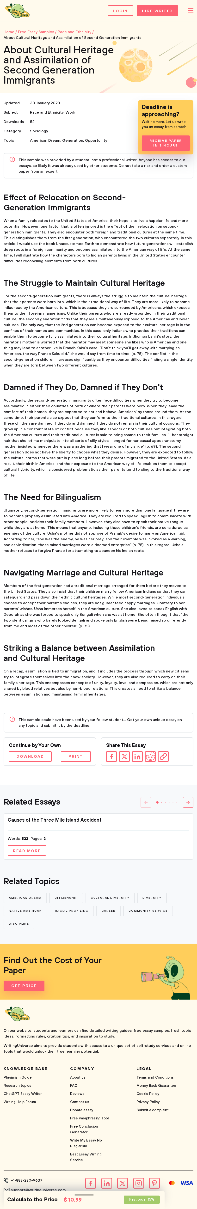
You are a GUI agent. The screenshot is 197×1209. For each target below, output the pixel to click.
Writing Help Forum (20, 1102)
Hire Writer (157, 11)
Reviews (77, 1094)
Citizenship (66, 898)
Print (75, 756)
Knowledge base (26, 1068)
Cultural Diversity (110, 898)
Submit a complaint (152, 1110)
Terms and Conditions (155, 1077)
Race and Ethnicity (47, 112)
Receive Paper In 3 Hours (165, 143)
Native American (25, 911)
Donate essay (81, 1110)
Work (70, 112)
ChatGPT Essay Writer (23, 1094)
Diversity (151, 898)
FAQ (73, 1085)
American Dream (45, 140)
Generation (72, 140)
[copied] (163, 756)
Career (109, 911)
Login (120, 11)
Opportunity (96, 140)
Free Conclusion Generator (84, 1129)
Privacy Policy (148, 1102)
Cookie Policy (147, 1094)
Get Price (24, 985)
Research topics (17, 1085)
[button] (157, 802)
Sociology (39, 131)
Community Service (148, 911)
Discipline (19, 924)
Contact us (79, 1102)
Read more (27, 851)
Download (30, 756)
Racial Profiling (72, 911)
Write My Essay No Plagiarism (86, 1143)
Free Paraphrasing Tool (89, 1118)
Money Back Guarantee (156, 1085)
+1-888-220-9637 (26, 1180)
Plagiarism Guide (18, 1077)
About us (78, 1077)
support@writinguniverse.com (38, 1190)
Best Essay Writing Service (86, 1157)
